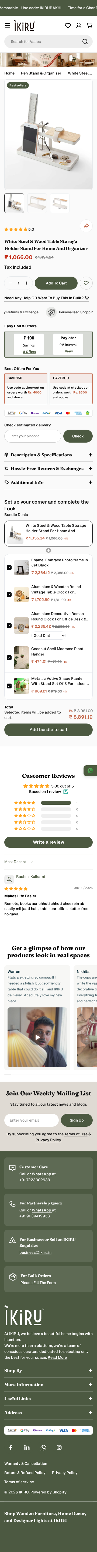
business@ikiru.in (35, 1252)
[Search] (85, 41)
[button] (16, 229)
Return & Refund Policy (25, 1472)
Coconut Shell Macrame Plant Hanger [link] (57, 651)
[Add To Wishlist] (86, 283)
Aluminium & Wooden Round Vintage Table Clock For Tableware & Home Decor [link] (56, 589)
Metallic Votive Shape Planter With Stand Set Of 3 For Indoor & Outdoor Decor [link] (60, 681)
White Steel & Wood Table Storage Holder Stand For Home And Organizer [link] (56, 528)
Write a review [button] (48, 842)
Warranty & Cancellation (25, 1463)
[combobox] (48, 41)
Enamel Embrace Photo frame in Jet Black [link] (59, 563)
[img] (15, 888)
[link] (15, 533)
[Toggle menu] (7, 25)
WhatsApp (42, 1173)
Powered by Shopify (48, 1492)
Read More (57, 1357)
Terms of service (19, 1481)
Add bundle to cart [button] (49, 729)
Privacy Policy (48, 1139)
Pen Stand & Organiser (41, 73)
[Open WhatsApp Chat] (90, 770)
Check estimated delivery (27, 425)
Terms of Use (76, 1134)
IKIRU (24, 1492)
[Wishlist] (68, 25)
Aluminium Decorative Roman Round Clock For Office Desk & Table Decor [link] (58, 616)
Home (9, 73)
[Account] (78, 25)
